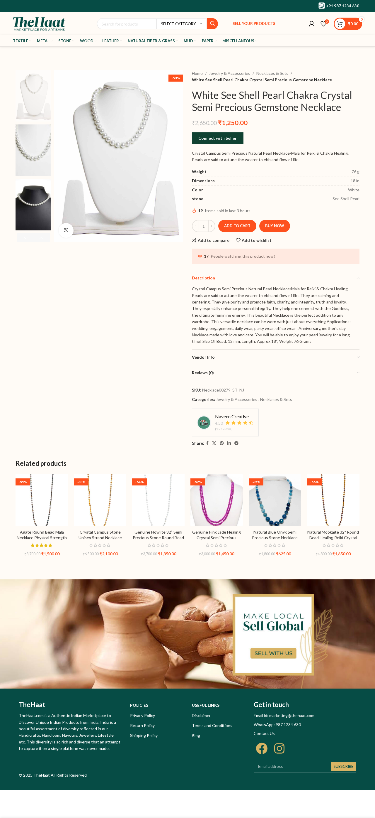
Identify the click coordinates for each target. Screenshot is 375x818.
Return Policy (142, 725)
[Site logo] (39, 23)
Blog (196, 735)
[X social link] (214, 443)
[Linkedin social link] (229, 443)
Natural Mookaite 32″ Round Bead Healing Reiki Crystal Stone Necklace (333, 537)
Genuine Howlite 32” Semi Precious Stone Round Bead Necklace (158, 537)
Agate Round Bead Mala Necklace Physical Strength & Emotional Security (42, 537)
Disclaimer (201, 715)
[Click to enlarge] (66, 230)
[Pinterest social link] (222, 443)
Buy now (274, 225)
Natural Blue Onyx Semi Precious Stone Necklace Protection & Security (275, 537)
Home (197, 73)
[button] (41, 237)
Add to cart (237, 225)
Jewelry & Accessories (229, 73)
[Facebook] (262, 748)
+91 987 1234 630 (342, 6)
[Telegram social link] (236, 443)
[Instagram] (279, 748)
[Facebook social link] (207, 443)
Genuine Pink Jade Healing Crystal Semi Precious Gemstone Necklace (216, 537)
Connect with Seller (217, 138)
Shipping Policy (144, 735)
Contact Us (264, 733)
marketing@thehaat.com (291, 715)
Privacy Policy (142, 715)
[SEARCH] (212, 23)
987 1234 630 (288, 724)
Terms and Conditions (212, 725)
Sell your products (254, 23)
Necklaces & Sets (272, 73)
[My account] (312, 24)
